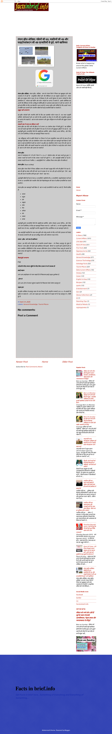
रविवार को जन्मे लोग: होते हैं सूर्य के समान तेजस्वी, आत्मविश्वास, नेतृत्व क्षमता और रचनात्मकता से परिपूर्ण (85, 375)
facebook (79, 595)
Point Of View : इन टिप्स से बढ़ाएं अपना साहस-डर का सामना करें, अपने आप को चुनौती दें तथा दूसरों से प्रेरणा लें (86, 550)
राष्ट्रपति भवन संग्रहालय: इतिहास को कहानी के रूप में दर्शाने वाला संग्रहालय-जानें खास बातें (86, 442)
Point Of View (81, 245)
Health (78, 254)
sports (78, 285)
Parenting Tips (81, 301)
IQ (77, 298)
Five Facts (79, 248)
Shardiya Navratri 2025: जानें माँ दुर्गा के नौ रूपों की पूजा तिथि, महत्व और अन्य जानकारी (86, 528)
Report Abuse (82, 195)
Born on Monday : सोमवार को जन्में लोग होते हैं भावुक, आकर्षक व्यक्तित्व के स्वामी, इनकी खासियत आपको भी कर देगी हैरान (86, 397)
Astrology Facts (81, 263)
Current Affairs (81, 238)
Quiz (77, 292)
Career (78, 276)
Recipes (79, 282)
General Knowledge (30, 304)
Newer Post (22, 361)
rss (77, 601)
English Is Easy (81, 279)
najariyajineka (81, 307)
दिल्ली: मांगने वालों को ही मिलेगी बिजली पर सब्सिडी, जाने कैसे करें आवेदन (89, 463)
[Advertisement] (58, 22)
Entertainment (81, 289)
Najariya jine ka (81, 251)
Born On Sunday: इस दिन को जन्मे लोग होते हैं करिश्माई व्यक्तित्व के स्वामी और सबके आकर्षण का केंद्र (86, 420)
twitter (78, 598)
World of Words (81, 304)
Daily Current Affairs (83, 270)
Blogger (67, 730)
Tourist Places (43, 304)
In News (79, 235)
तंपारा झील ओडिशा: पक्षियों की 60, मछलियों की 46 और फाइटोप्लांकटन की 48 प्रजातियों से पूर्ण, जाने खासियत (86, 572)
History (78, 273)
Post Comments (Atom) (34, 367)
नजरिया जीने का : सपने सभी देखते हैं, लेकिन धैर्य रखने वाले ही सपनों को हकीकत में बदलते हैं (86, 484)
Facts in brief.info (35, 688)
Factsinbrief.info (82, 604)
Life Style (79, 241)
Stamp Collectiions (83, 295)
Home (45, 361)
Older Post (67, 361)
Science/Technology (83, 260)
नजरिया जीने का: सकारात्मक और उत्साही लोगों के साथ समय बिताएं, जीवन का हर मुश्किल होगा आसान (86, 506)
